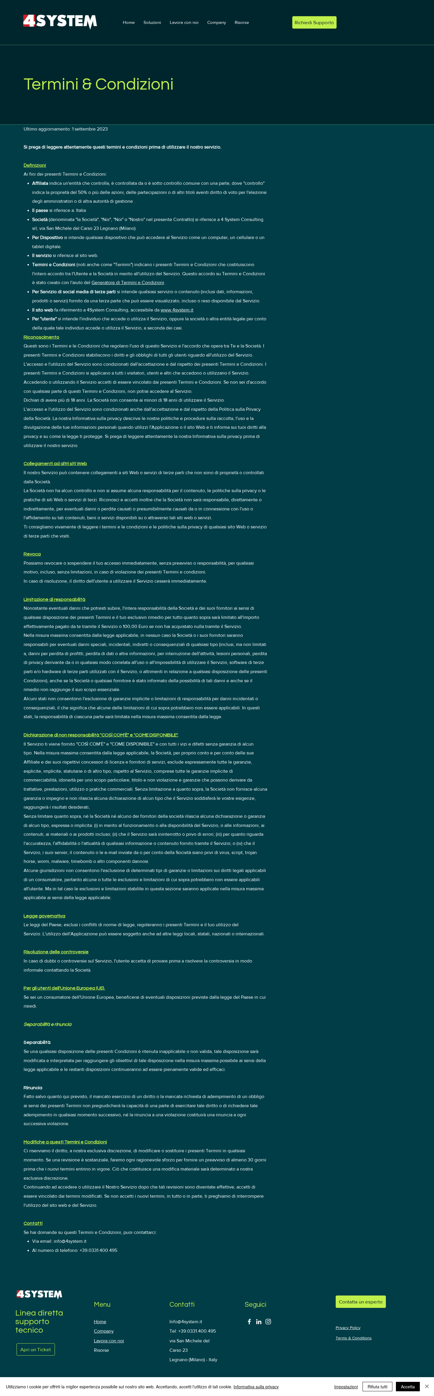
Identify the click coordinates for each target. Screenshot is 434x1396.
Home (100, 1321)
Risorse (101, 1350)
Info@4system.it (185, 1321)
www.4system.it (177, 309)
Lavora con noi (109, 1340)
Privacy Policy (348, 1327)
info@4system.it (70, 1241)
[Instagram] (268, 1321)
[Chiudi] (426, 1386)
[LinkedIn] (258, 1321)
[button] (152, 22)
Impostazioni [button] (346, 1387)
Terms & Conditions (354, 1338)
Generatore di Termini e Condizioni (128, 282)
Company (104, 1331)
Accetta (408, 1387)
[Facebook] (249, 1321)
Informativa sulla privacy (256, 1387)
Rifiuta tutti (377, 1387)
